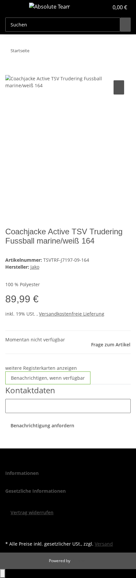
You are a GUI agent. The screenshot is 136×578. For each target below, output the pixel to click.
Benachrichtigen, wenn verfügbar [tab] (48, 378)
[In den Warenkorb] (10, 71)
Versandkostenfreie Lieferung (71, 314)
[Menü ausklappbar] (13, 7)
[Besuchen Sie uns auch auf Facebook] (10, 523)
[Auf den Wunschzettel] (119, 87)
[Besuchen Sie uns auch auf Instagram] (10, 531)
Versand (104, 544)
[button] (96, 7)
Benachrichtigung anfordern (42, 425)
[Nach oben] (2, 573)
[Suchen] (125, 25)
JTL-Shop (79, 560)
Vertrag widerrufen (32, 512)
